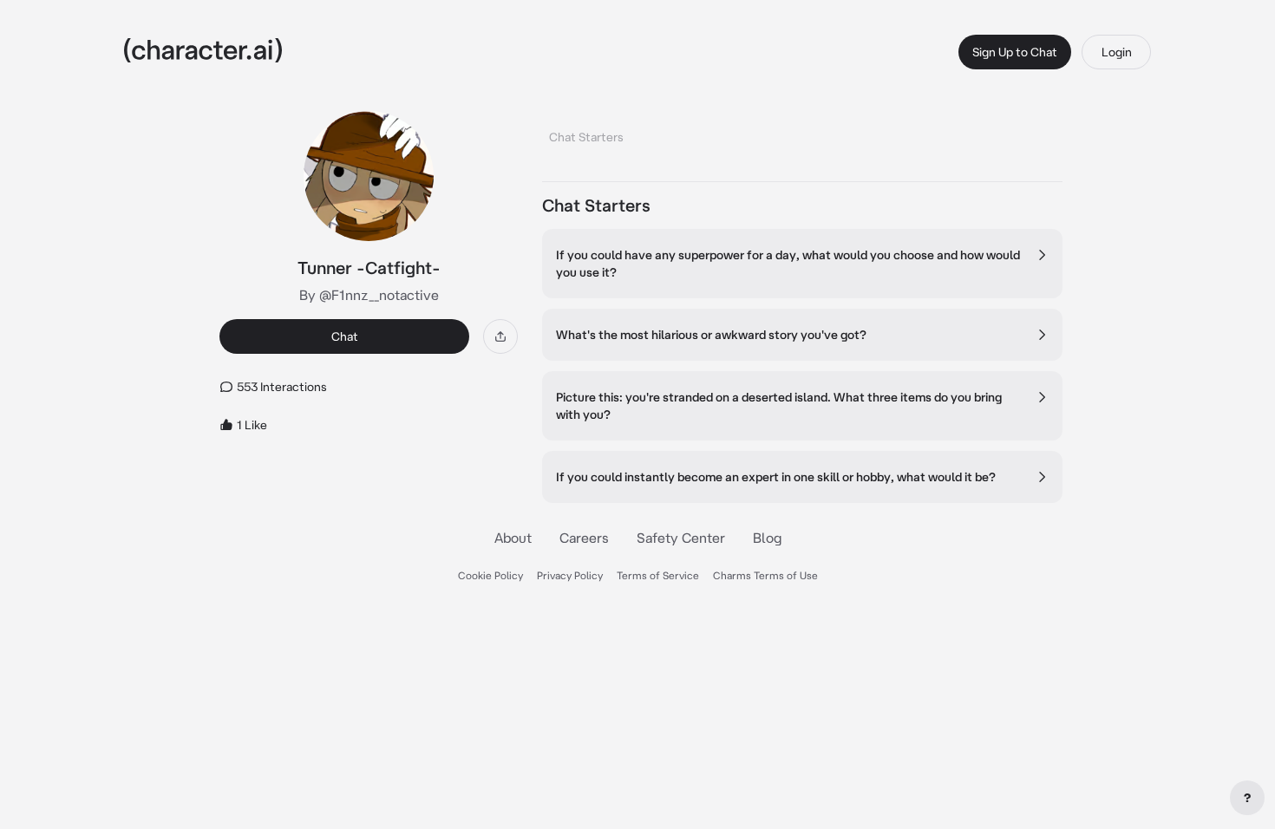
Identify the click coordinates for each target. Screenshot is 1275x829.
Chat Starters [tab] (586, 137)
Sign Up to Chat (1014, 52)
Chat (344, 336)
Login (1117, 52)
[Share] (500, 336)
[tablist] (802, 132)
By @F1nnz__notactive (369, 295)
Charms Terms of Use (765, 575)
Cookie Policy (490, 575)
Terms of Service (658, 575)
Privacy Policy (570, 575)
